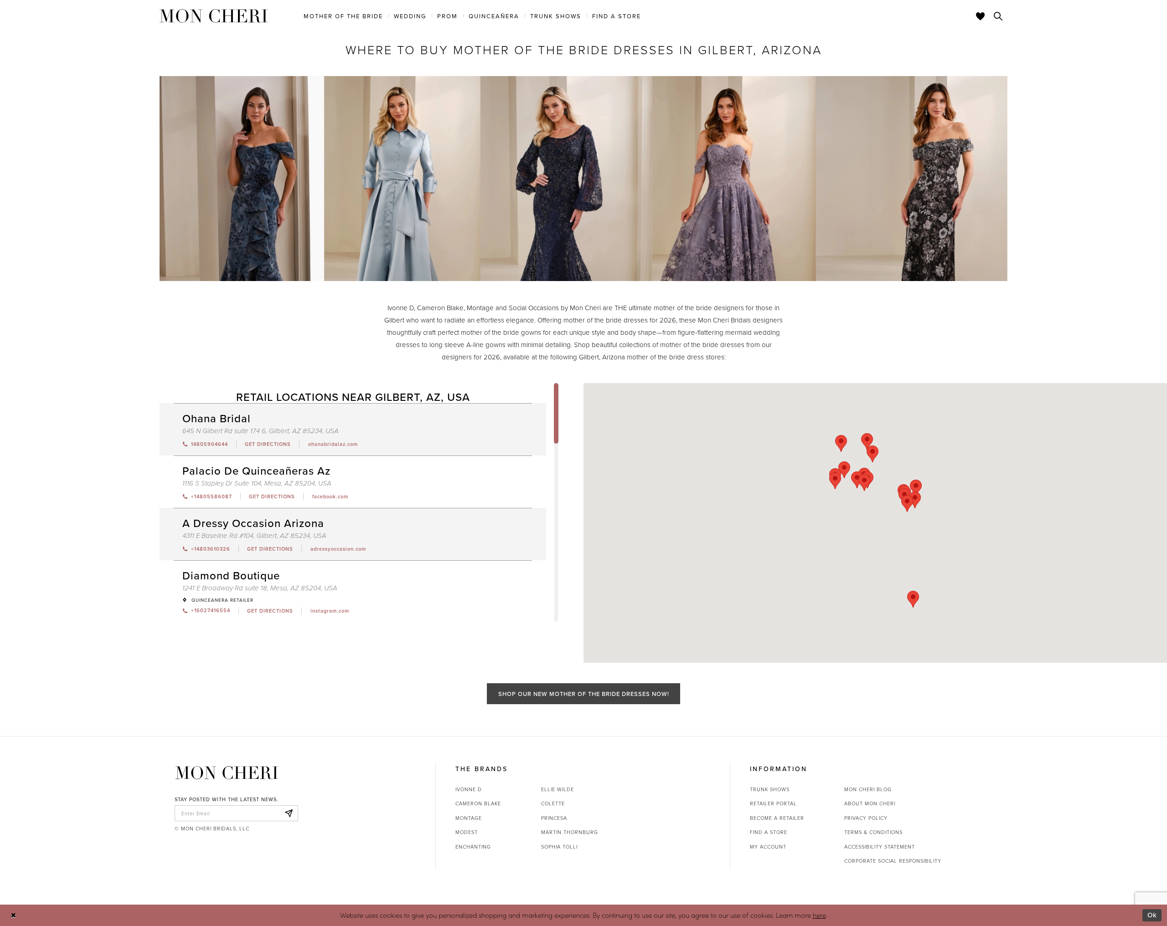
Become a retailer (777, 817)
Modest (466, 832)
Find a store (768, 832)
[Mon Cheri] (227, 772)
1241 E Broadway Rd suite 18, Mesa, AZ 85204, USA (259, 588)
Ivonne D (468, 789)
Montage (468, 817)
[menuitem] (343, 15)
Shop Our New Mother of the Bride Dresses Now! (583, 694)
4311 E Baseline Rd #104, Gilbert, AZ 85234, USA (254, 536)
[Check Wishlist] (980, 15)
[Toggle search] (998, 15)
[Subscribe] (288, 813)
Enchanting (473, 846)
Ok (1152, 915)
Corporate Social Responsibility (892, 860)
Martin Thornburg (569, 832)
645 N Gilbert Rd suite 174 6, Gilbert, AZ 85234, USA (260, 431)
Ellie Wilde (557, 789)
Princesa (554, 817)
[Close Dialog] (13, 915)
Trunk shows (770, 789)
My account (768, 846)
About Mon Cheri (869, 803)
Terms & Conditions (873, 832)
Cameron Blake (478, 803)
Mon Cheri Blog (868, 789)
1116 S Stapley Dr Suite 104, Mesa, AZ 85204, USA (256, 483)
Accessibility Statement (879, 846)
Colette (553, 803)
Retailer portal (773, 803)
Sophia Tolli (559, 846)
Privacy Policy (866, 817)
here (819, 915)
